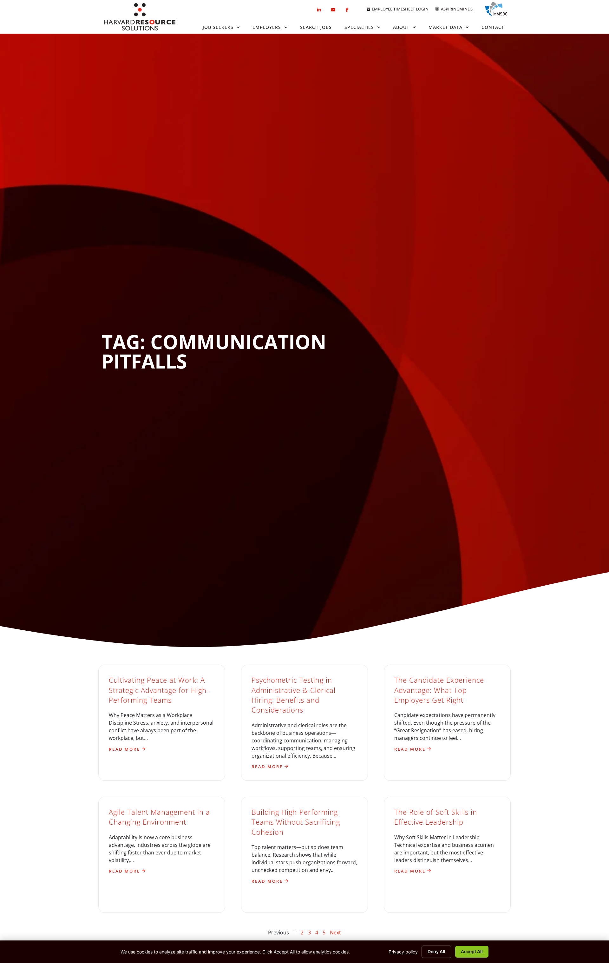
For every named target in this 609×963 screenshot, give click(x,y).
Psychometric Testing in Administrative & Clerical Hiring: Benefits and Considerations (294, 695)
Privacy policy (403, 951)
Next (335, 932)
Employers (266, 27)
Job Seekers (218, 27)
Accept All (472, 951)
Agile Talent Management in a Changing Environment (159, 817)
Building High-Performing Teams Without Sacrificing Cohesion (296, 822)
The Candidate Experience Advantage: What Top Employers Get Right (439, 690)
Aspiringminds (457, 9)
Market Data (445, 27)
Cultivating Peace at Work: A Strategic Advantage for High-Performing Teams (159, 690)
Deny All (436, 951)
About (401, 27)
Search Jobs (316, 27)
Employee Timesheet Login (400, 9)
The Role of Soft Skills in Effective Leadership (435, 817)
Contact (492, 27)
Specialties (359, 27)
